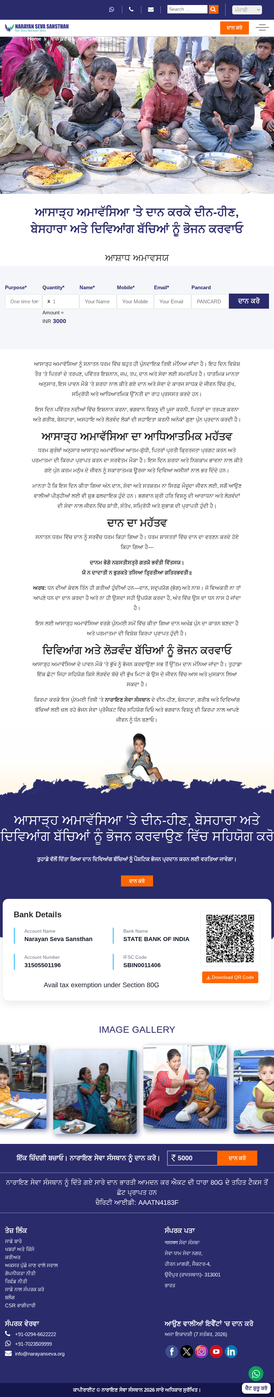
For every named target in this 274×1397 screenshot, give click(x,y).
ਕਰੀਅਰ (12, 1257)
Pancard (201, 287)
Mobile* (126, 287)
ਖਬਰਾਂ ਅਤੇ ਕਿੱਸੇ (19, 1249)
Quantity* (53, 287)
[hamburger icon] (262, 25)
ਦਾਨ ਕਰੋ (234, 27)
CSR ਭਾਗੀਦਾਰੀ (20, 1305)
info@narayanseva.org (39, 1353)
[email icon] (151, 9)
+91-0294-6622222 (35, 1334)
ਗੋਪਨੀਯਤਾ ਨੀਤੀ (20, 1273)
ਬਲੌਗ (10, 1297)
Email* (161, 287)
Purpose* (16, 287)
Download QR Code (232, 977)
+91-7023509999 (33, 1344)
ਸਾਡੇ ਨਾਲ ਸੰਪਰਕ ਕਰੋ (24, 1289)
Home (34, 39)
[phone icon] (131, 9)
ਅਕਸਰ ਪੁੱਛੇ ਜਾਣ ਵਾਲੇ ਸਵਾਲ (31, 1265)
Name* (87, 287)
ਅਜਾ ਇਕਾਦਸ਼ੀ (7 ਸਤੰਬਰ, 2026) (196, 1334)
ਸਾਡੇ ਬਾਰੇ (13, 1241)
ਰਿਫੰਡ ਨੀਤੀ (16, 1281)
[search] (214, 9)
